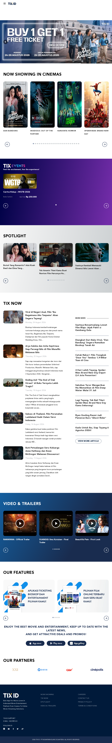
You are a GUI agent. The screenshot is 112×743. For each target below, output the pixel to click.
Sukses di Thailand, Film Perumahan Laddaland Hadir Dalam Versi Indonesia (43, 417)
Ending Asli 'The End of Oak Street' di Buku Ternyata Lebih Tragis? (41, 383)
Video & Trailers (48, 706)
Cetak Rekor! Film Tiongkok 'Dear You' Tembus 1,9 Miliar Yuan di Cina (91, 358)
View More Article (88, 441)
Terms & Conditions (87, 706)
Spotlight (45, 702)
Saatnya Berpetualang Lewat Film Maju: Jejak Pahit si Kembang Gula (91, 327)
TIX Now (44, 698)
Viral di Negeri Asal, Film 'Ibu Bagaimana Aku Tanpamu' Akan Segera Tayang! (41, 315)
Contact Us (83, 698)
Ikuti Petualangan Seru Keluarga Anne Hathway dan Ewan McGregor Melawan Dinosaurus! (42, 451)
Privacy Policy (85, 702)
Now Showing (47, 694)
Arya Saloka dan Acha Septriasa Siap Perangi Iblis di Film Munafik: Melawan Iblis (42, 349)
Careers (82, 694)
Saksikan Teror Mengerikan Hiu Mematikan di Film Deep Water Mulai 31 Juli (90, 388)
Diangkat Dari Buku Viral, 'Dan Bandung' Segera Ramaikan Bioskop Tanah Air (91, 342)
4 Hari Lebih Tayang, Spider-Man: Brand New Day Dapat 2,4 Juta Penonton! (90, 373)
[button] (7, 144)
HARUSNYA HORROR (66, 131)
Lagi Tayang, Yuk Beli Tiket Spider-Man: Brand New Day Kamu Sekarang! (90, 403)
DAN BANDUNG (10, 131)
